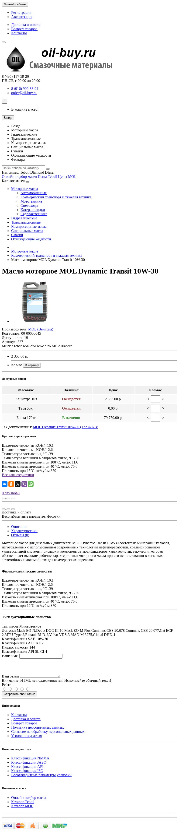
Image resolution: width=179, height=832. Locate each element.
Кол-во (16, 365)
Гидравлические (24, 218)
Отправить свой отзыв (19, 694)
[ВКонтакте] (4, 484)
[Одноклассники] (11, 484)
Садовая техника (34, 214)
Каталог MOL (22, 806)
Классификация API (27, 767)
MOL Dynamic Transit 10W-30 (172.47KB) (65, 427)
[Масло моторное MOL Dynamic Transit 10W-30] (34, 321)
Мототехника (31, 201)
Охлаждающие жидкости (31, 239)
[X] (18, 484)
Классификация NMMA (30, 758)
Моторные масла (24, 189)
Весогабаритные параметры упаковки (41, 775)
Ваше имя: (10, 656)
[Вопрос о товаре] (4, 498)
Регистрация (21, 12)
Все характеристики (18, 475)
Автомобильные (34, 193)
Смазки (17, 235)
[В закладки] (8, 498)
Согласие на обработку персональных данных (48, 732)
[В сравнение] (13, 498)
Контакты (19, 33)
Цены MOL (67, 177)
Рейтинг (8, 685)
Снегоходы (29, 205)
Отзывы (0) (20, 535)
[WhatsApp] (31, 484)
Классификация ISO (27, 771)
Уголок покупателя (26, 736)
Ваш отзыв (10, 676)
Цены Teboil (47, 177)
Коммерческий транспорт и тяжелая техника (56, 197)
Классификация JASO (28, 762)
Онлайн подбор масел (19, 177)
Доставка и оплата (26, 25)
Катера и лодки (33, 210)
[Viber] (24, 484)
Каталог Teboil (22, 802)
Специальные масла (27, 231)
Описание (19, 527)
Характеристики (24, 531)
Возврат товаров (24, 29)
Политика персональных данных (37, 727)
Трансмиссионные (26, 222)
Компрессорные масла (29, 226)
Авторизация (21, 17)
